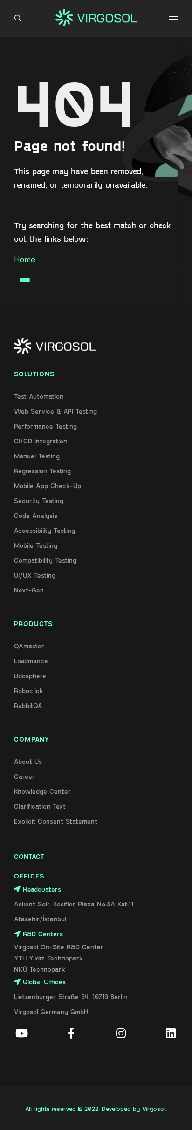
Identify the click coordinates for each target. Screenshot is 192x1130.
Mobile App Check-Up (47, 486)
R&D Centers (43, 934)
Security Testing (38, 500)
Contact (29, 856)
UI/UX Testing (34, 575)
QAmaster (29, 646)
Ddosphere (30, 676)
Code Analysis (35, 515)
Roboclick (28, 690)
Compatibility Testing (45, 560)
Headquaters (42, 889)
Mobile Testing (35, 545)
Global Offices (44, 982)
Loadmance (31, 661)
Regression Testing (42, 471)
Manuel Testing (37, 456)
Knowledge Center (42, 791)
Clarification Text (40, 806)
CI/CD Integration (40, 441)
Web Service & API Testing (55, 411)
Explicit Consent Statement (55, 821)
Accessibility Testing (44, 530)
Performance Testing (45, 426)
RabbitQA (28, 705)
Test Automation (38, 396)
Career (24, 776)
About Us (28, 761)
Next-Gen (29, 590)
